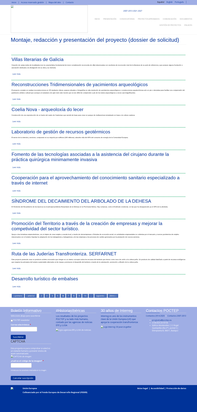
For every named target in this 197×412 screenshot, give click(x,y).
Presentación (109, 19)
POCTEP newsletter (21, 320)
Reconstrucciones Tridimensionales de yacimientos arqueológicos (80, 84)
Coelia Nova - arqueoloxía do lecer (47, 109)
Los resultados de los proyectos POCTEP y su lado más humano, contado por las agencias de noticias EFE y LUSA (74, 321)
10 (85, 295)
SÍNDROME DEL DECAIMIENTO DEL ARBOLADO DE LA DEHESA (81, 201)
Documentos (186, 19)
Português (179, 2)
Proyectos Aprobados (148, 19)
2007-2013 (128, 11)
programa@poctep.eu (162, 320)
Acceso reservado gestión (32, 2)
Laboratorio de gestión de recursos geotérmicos (61, 131)
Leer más (16, 74)
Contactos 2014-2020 (155, 316)
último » (112, 295)
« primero (18, 295)
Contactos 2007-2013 (176, 316)
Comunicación (169, 19)
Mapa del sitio (55, 2)
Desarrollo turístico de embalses (45, 278)
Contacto (70, 2)
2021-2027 (137, 11)
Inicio (14, 2)
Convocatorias (127, 19)
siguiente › (100, 295)
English (170, 2)
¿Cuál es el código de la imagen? (27, 361)
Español (160, 2)
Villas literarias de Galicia (38, 59)
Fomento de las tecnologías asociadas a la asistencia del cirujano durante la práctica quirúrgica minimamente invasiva (90, 157)
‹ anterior (31, 295)
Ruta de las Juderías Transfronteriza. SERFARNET (64, 253)
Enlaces (188, 25)
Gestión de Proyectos (170, 25)
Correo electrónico (21, 324)
